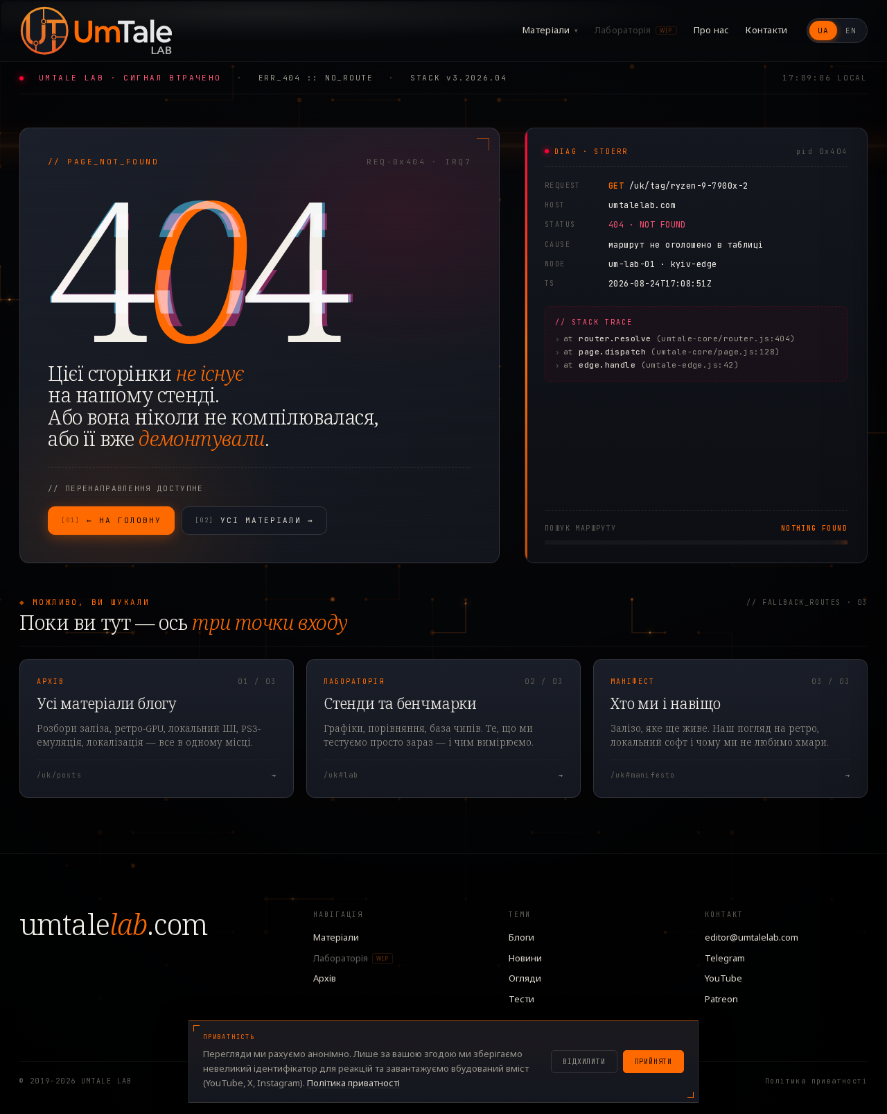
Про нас (712, 30)
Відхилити (584, 1061)
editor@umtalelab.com (751, 937)
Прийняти (653, 1061)
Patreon (721, 999)
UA (823, 30)
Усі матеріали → (254, 520)
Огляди (525, 978)
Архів (324, 978)
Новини (525, 958)
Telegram (725, 958)
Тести (521, 999)
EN (851, 30)
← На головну (111, 520)
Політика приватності (816, 1081)
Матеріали (550, 30)
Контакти (766, 30)
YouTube (723, 978)
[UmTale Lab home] (95, 30)
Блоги (521, 937)
